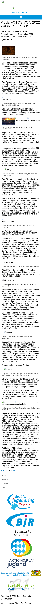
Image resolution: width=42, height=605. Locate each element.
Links (3, 487)
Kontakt (4, 476)
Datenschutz (5, 483)
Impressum (5, 479)
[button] (21, 17)
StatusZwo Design (23, 603)
